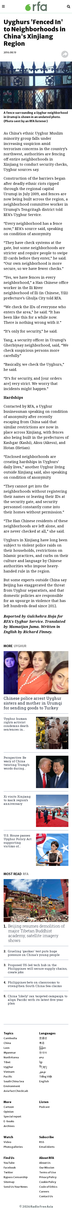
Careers (44, 1191)
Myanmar (10, 1052)
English (44, 1081)
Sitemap (9, 1182)
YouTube (9, 1163)
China (7, 1043)
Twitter (8, 1172)
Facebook (10, 1167)
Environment (12, 1086)
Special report (12, 1116)
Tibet (7, 1062)
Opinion (9, 1111)
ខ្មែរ (40, 1062)
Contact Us (46, 1196)
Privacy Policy (47, 1177)
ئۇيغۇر (42, 1071)
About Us (45, 1163)
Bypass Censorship (16, 1177)
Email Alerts (47, 1147)
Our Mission (46, 1167)
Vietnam (9, 1071)
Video (7, 1142)
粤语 (41, 1043)
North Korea (11, 1057)
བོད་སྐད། (43, 1067)
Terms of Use (47, 1172)
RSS (41, 1142)
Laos (7, 1048)
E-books (9, 1121)
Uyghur (8, 1067)
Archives (9, 1126)
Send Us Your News (16, 1186)
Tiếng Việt (45, 1076)
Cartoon (9, 1107)
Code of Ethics (48, 1186)
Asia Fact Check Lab (16, 1091)
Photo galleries (13, 1147)
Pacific (8, 1076)
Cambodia (10, 1038)
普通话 (43, 1038)
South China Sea (14, 1081)
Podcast (44, 1107)
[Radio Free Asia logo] (36, 6)
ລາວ (41, 1057)
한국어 (43, 1052)
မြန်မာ (42, 1048)
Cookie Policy (47, 1182)
